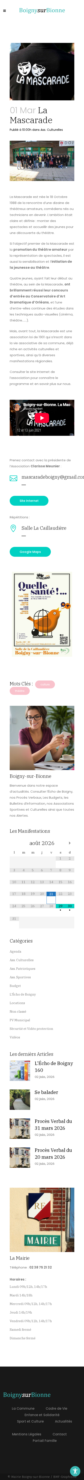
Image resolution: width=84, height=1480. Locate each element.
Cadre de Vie (56, 1408)
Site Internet (29, 501)
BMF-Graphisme (65, 1477)
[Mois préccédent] (14, 843)
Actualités (63, 1421)
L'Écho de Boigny (23, 994)
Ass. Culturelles (51, 130)
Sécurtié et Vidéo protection (31, 1029)
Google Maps (30, 552)
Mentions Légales (26, 1434)
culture (45, 684)
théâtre (19, 691)
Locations (17, 1003)
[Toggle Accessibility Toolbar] (75, 1471)
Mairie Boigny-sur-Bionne (30, 1477)
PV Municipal (20, 1020)
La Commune (23, 1408)
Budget (15, 986)
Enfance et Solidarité (42, 1415)
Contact (60, 1434)
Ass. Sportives (20, 977)
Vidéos (15, 1037)
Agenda (15, 951)
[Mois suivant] (69, 843)
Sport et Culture (30, 1421)
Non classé (18, 1011)
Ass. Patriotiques (22, 969)
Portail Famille (45, 1440)
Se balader (46, 1092)
